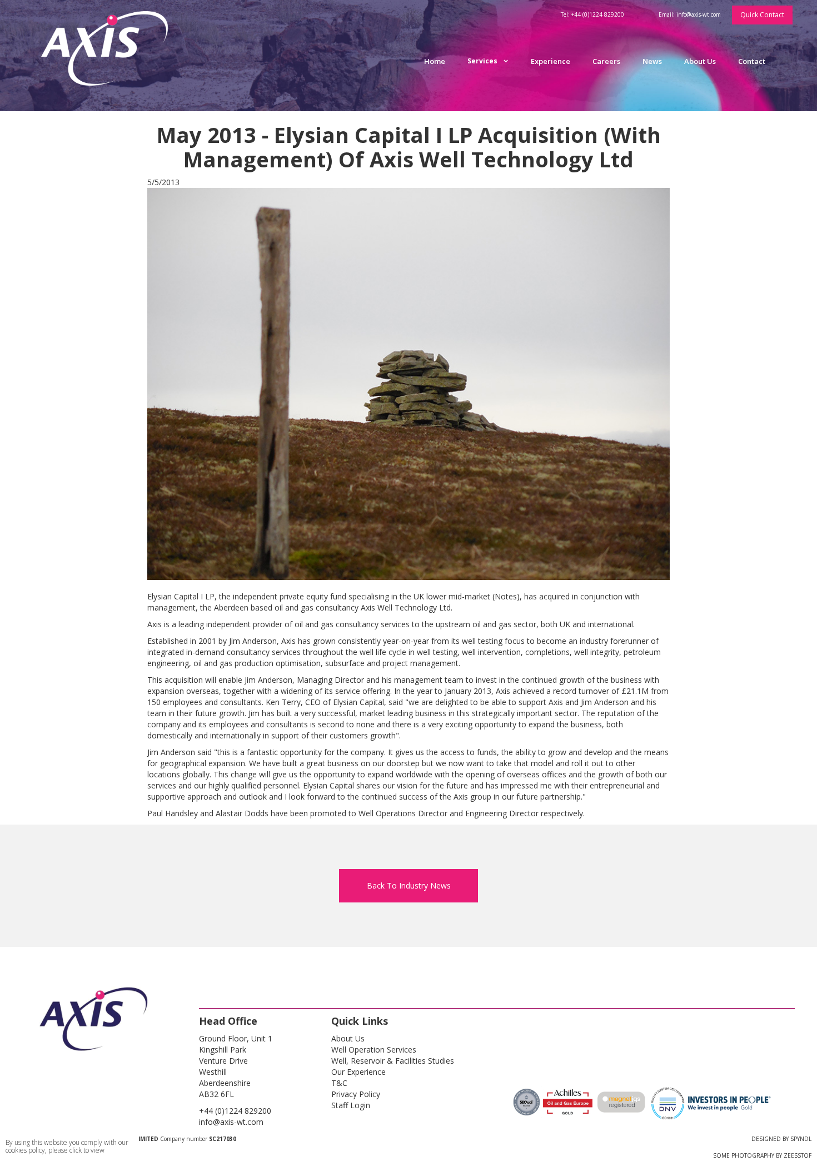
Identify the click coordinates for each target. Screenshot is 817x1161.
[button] (488, 61)
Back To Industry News (409, 885)
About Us (700, 61)
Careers (606, 61)
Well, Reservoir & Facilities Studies (392, 1060)
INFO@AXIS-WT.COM (231, 1122)
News (652, 61)
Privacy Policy (355, 1094)
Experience (550, 61)
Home (434, 61)
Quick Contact (762, 14)
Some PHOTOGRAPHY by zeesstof (762, 1155)
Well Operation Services (373, 1049)
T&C (339, 1083)
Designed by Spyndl (781, 1139)
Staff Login (350, 1105)
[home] (110, 55)
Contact (751, 61)
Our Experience (358, 1071)
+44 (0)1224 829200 (235, 1110)
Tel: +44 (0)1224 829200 (592, 14)
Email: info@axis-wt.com (690, 14)
